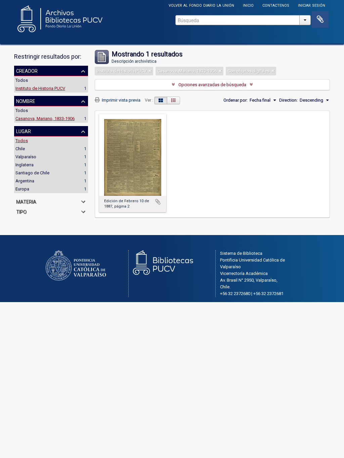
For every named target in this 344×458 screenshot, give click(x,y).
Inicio (248, 5)
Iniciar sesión (311, 5)
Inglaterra (24, 164)
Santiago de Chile (32, 172)
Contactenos (275, 5)
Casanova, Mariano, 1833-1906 (45, 118)
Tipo (21, 211)
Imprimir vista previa (120, 100)
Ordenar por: (235, 100)
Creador (27, 70)
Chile (20, 148)
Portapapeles (320, 19)
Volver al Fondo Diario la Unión (201, 5)
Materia (26, 201)
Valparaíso (25, 156)
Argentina (24, 180)
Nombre (25, 101)
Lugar (23, 131)
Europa (22, 188)
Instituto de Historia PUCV (40, 88)
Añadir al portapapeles (158, 201)
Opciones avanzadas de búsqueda (212, 84)
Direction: (288, 100)
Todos (21, 80)
